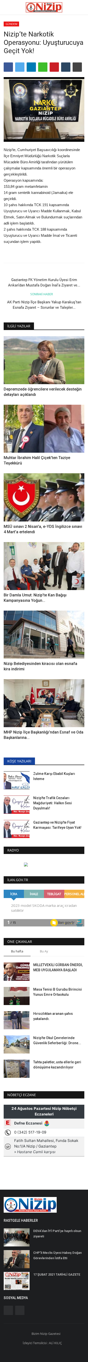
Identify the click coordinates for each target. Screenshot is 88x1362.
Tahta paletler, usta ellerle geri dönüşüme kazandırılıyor (57, 1064)
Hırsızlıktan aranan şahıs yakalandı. (53, 1016)
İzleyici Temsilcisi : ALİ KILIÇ (42, 1343)
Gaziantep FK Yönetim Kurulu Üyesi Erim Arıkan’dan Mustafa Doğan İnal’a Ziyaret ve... (44, 282)
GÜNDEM (11, 24)
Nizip (43, 1333)
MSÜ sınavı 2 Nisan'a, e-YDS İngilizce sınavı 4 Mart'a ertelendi (43, 529)
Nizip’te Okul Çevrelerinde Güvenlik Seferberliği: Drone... (57, 1040)
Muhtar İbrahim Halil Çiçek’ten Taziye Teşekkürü (37, 460)
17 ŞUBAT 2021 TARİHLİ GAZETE (56, 1274)
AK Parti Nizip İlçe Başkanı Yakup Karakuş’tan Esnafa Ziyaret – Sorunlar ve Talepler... (44, 305)
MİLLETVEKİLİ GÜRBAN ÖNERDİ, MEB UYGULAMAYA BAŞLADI (58, 967)
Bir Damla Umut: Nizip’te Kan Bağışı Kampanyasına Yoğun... (35, 598)
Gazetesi (54, 1333)
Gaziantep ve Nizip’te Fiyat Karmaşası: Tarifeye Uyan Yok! (57, 824)
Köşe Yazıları (19, 761)
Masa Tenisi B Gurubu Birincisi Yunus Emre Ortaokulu (57, 991)
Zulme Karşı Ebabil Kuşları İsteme (54, 776)
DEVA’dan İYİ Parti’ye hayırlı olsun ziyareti (57, 1233)
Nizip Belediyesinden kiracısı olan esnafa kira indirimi (40, 666)
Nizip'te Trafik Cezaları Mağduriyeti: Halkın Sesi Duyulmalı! (52, 803)
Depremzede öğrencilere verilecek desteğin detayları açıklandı (43, 392)
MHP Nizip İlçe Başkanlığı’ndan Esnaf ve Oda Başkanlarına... (43, 735)
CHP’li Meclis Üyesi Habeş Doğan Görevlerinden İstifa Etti (57, 1255)
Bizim (36, 1333)
